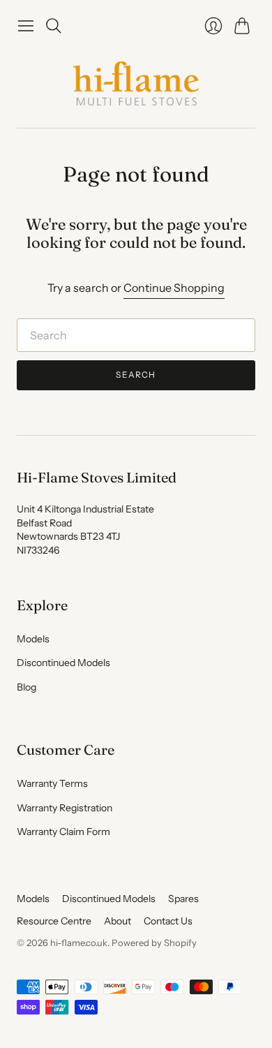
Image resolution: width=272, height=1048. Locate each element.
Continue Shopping (174, 288)
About (117, 921)
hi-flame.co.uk (78, 942)
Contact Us (168, 921)
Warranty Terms (52, 783)
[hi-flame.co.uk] (136, 83)
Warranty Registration (64, 808)
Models (33, 639)
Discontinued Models (63, 662)
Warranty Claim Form (63, 831)
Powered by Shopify (154, 942)
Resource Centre (54, 921)
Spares (183, 898)
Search (136, 374)
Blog (26, 687)
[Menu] (25, 25)
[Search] (53, 26)
